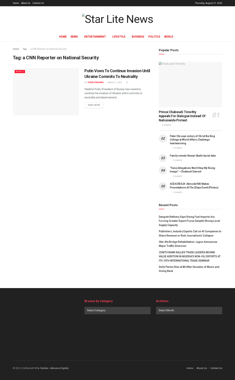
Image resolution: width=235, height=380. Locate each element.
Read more (94, 105)
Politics (154, 36)
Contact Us (38, 3)
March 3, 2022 (114, 82)
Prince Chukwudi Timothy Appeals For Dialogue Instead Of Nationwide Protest (182, 116)
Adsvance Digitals (59, 368)
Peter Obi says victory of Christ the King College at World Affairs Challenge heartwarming (192, 140)
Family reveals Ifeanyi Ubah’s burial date (193, 155)
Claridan (44, 368)
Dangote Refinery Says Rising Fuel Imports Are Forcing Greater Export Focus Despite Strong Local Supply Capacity (189, 221)
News (74, 36)
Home (16, 3)
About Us (25, 3)
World (168, 36)
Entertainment (95, 36)
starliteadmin (95, 82)
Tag (24, 49)
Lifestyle (118, 36)
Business (138, 36)
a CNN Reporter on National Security (48, 49)
